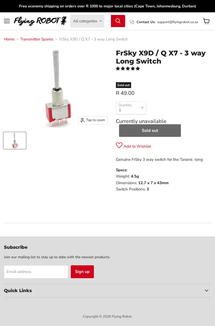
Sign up (82, 272)
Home (9, 39)
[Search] (118, 21)
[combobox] (107, 21)
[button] (128, 68)
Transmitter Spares (36, 39)
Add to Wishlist (136, 146)
